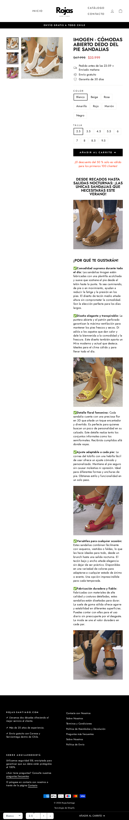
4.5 (99, 131)
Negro (80, 115)
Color (78, 90)
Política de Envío (75, 744)
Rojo (96, 106)
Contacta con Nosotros (78, 713)
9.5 (103, 141)
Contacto (96, 14)
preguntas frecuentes (17, 776)
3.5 (88, 131)
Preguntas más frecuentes (80, 734)
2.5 (78, 131)
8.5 (93, 141)
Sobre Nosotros (74, 718)
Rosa (107, 97)
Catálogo (96, 8)
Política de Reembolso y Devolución (85, 729)
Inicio (37, 11)
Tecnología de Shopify (64, 807)
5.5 (109, 131)
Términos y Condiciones (79, 723)
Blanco (80, 97)
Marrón (109, 106)
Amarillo (81, 106)
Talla (78, 125)
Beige (94, 97)
